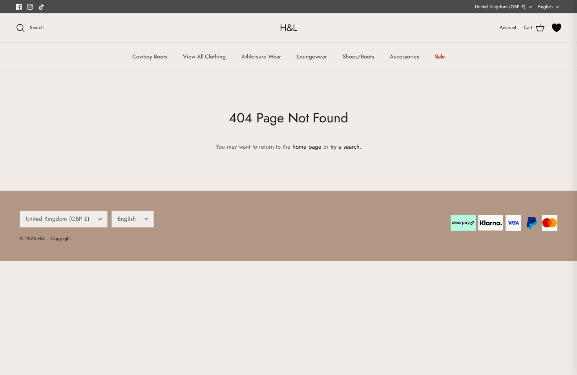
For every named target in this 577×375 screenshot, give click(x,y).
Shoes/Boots (358, 56)
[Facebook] (19, 7)
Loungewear (312, 56)
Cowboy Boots (149, 56)
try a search (345, 146)
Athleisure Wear (261, 56)
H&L (43, 238)
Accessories (404, 56)
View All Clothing (204, 56)
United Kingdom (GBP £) (500, 6)
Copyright (61, 238)
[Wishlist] (556, 28)
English (545, 6)
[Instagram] (30, 7)
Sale (440, 56)
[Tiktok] (41, 7)
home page (306, 146)
